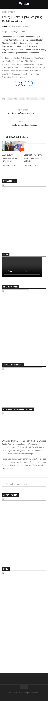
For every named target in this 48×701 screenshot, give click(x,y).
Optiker (41, 99)
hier (3, 468)
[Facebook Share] (17, 83)
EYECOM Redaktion (11, 27)
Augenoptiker (12, 99)
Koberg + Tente (32, 99)
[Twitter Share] (23, 83)
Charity (22, 99)
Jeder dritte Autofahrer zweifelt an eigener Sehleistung (33, 158)
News (12, 12)
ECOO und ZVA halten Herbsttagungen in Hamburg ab (10, 158)
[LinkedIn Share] (30, 83)
